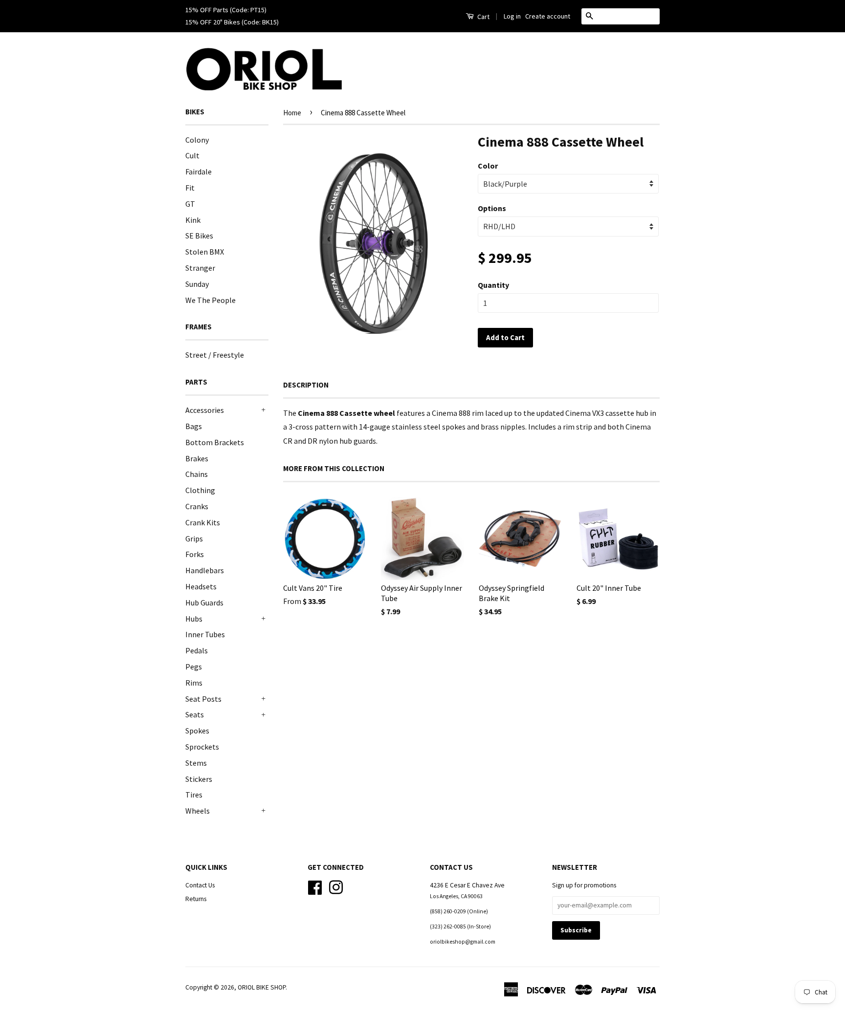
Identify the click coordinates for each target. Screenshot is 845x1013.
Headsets (201, 586)
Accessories (204, 410)
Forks (194, 554)
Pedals (196, 650)
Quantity (493, 285)
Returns (195, 899)
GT (190, 204)
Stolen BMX (204, 252)
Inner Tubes (205, 634)
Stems (196, 763)
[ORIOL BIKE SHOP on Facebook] (315, 886)
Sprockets (202, 747)
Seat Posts (203, 699)
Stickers (198, 779)
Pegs (193, 666)
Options (492, 208)
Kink (192, 220)
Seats (194, 714)
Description (306, 384)
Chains (196, 474)
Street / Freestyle (214, 355)
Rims (193, 683)
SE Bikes (199, 235)
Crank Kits (202, 522)
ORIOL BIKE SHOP (262, 987)
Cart (482, 16)
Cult (192, 155)
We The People (210, 300)
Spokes (197, 730)
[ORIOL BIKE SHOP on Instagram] (336, 886)
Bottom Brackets (214, 442)
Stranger (200, 268)
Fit (190, 188)
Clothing (200, 490)
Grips (194, 538)
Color (488, 166)
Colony (197, 140)
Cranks (196, 506)
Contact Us (200, 885)
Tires (193, 794)
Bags (193, 426)
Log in (512, 16)
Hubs (193, 619)
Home (292, 112)
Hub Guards (204, 602)
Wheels (197, 811)
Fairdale (198, 171)
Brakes (196, 458)
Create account (547, 16)
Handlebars (204, 570)
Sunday (197, 284)
